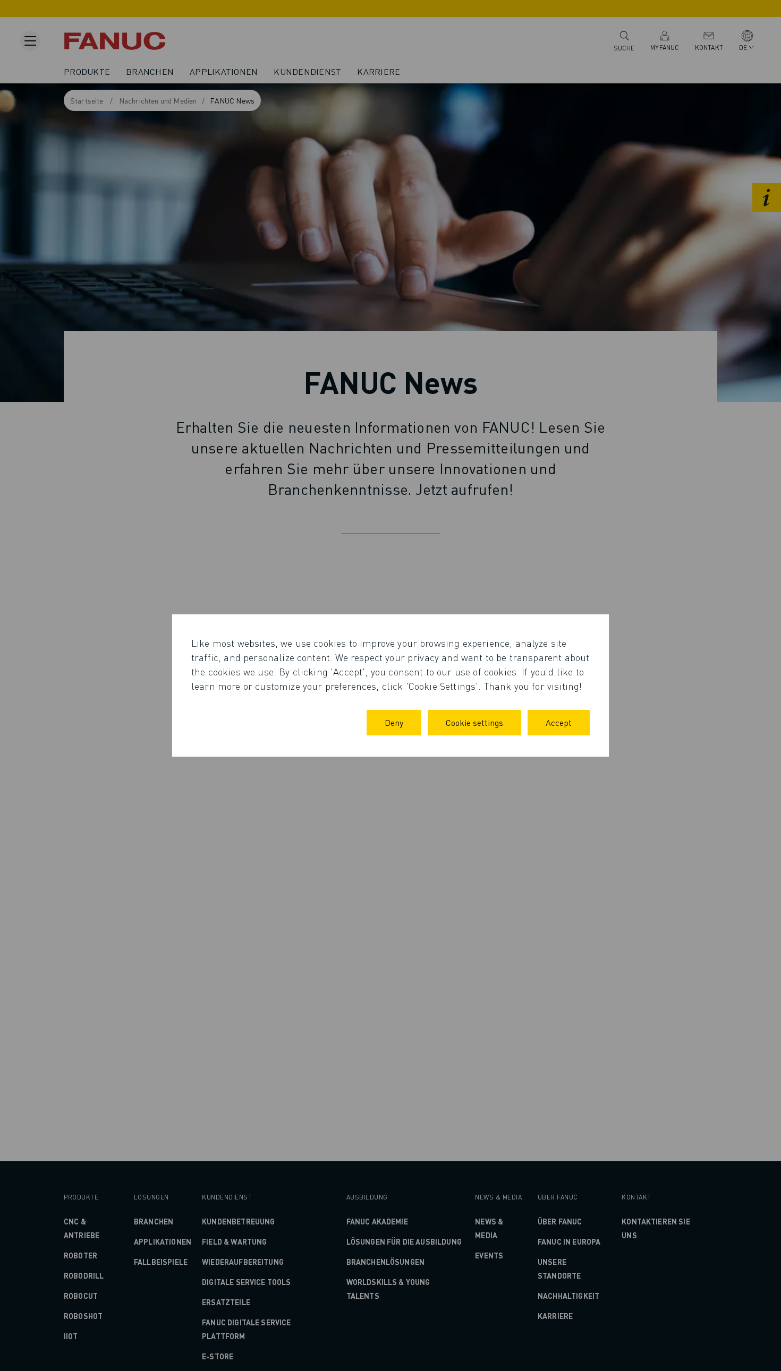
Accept (559, 722)
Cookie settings (474, 722)
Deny (394, 722)
